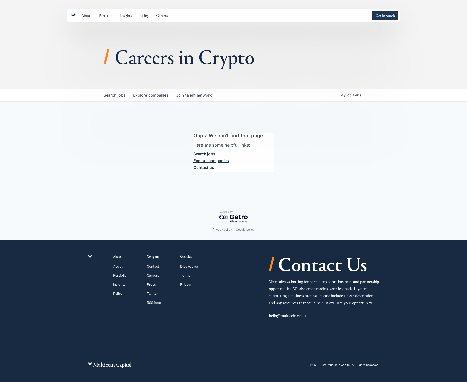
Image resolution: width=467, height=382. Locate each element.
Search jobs (204, 153)
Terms (185, 275)
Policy (118, 293)
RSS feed (154, 302)
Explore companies (211, 160)
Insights (119, 284)
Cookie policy (245, 229)
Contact (153, 266)
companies (150, 95)
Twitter (152, 293)
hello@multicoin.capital (288, 316)
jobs (114, 95)
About (118, 266)
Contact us (203, 167)
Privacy (186, 284)
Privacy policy (222, 229)
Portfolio (120, 275)
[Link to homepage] (73, 15)
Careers (153, 275)
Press (151, 284)
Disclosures (189, 266)
